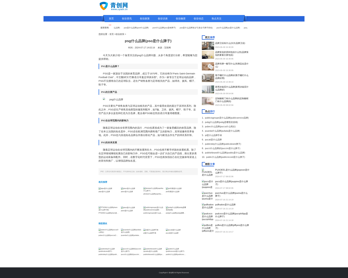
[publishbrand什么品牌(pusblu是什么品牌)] (153, 250)
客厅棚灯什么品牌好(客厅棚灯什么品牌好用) (231, 76)
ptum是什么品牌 (127, 211)
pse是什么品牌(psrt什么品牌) (130, 28)
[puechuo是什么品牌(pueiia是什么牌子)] (208, 196)
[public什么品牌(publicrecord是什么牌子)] (176, 250)
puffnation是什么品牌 (225, 204)
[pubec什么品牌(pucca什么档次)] (109, 231)
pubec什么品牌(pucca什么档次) (110, 235)
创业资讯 (127, 18)
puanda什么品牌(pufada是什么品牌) (134, 235)
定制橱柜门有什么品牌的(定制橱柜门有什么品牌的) (231, 99)
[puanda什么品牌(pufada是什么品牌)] (131, 231)
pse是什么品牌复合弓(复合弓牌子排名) (190, 28)
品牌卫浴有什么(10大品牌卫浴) (230, 43)
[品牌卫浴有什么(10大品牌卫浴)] (208, 46)
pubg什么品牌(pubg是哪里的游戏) (178, 213)
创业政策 (145, 18)
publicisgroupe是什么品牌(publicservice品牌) (160, 213)
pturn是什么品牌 (127, 192)
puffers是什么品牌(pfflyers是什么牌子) (232, 226)
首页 (111, 18)
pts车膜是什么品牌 (172, 192)
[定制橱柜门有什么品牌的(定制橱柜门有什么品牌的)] (208, 101)
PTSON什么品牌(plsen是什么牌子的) (112, 213)
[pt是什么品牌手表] (150, 230)
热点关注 (216, 18)
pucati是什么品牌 (172, 233)
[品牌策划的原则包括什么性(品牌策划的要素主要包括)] (208, 55)
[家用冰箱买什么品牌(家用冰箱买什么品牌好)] (208, 89)
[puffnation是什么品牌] (208, 207)
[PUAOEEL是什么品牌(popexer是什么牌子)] (208, 172)
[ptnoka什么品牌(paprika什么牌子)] (153, 189)
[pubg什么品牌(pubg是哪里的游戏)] (176, 208)
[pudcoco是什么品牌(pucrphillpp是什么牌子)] (208, 216)
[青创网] (119, 6)
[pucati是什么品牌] (173, 230)
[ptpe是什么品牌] (105, 188)
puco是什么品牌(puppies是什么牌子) (231, 182)
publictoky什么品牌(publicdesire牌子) (112, 254)
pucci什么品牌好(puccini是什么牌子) (134, 254)
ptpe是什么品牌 (104, 192)
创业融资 (181, 18)
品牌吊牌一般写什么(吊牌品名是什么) (231, 65)
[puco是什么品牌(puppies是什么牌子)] (208, 184)
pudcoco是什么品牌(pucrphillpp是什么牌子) (231, 215)
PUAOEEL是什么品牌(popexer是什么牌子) (232, 171)
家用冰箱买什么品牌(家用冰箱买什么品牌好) (231, 88)
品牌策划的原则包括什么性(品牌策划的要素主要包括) (231, 53)
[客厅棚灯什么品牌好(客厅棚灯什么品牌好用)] (208, 78)
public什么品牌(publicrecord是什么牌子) (180, 254)
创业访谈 (163, 18)
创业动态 (198, 18)
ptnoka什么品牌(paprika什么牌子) (155, 194)
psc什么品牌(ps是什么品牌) (222, 28)
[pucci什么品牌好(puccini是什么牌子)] (131, 250)
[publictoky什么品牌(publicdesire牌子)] (109, 250)
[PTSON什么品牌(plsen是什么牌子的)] (109, 208)
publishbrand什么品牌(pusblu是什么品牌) (158, 254)
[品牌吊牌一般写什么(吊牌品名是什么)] (208, 66)
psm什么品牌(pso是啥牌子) (158, 28)
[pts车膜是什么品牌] (174, 188)
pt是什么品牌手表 (149, 233)
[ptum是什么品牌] (128, 207)
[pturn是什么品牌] (128, 188)
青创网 (171, 273)
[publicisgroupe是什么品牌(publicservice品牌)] (153, 208)
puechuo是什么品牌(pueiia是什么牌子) (231, 194)
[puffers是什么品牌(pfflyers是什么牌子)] (208, 228)
